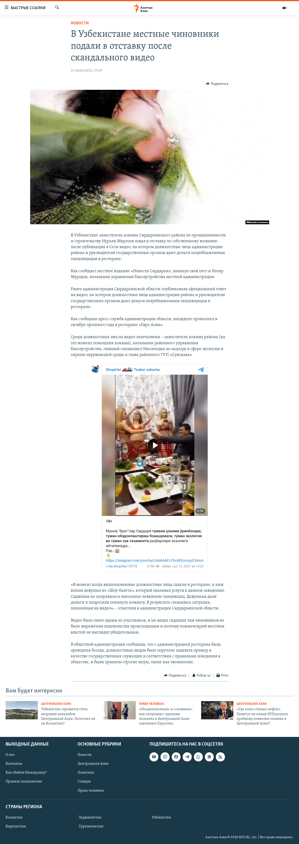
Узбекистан (161, 817)
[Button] (217, 84)
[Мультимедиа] (285, 8)
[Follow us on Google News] (209, 756)
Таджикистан (90, 817)
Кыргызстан (16, 826)
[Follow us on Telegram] (187, 756)
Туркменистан (91, 826)
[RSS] (220, 756)
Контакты (14, 764)
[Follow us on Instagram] (164, 756)
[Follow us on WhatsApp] (198, 756)
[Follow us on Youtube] (154, 756)
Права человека (151, 704)
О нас (10, 755)
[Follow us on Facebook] (176, 756)
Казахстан (14, 817)
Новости (80, 23)
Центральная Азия (56, 704)
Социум (84, 781)
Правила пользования (24, 781)
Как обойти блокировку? (26, 773)
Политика (86, 773)
